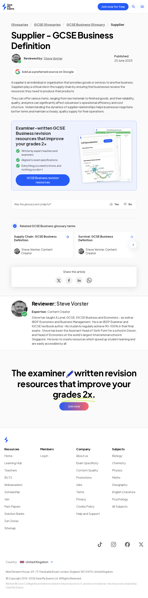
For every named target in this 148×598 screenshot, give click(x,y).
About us (82, 456)
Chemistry (119, 463)
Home (8, 456)
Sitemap (10, 528)
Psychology (120, 499)
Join (6, 499)
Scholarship (12, 492)
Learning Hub (13, 463)
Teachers (10, 470)
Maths (116, 477)
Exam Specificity (87, 463)
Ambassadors (13, 485)
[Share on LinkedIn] (79, 280)
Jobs (79, 485)
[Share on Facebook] (69, 280)
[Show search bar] (133, 6)
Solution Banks (14, 514)
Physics (117, 470)
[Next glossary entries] (133, 244)
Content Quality (87, 470)
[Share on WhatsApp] (89, 280)
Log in (44, 456)
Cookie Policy (85, 506)
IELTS (8, 477)
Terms (80, 492)
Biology (117, 456)
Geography (119, 485)
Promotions (84, 477)
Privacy (81, 499)
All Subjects (120, 506)
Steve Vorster (53, 58)
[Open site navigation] (142, 6)
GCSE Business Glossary (85, 24)
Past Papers (12, 506)
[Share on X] (58, 280)
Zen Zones (11, 521)
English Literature (123, 492)
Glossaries (19, 24)
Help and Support (88, 514)
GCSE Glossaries (47, 24)
